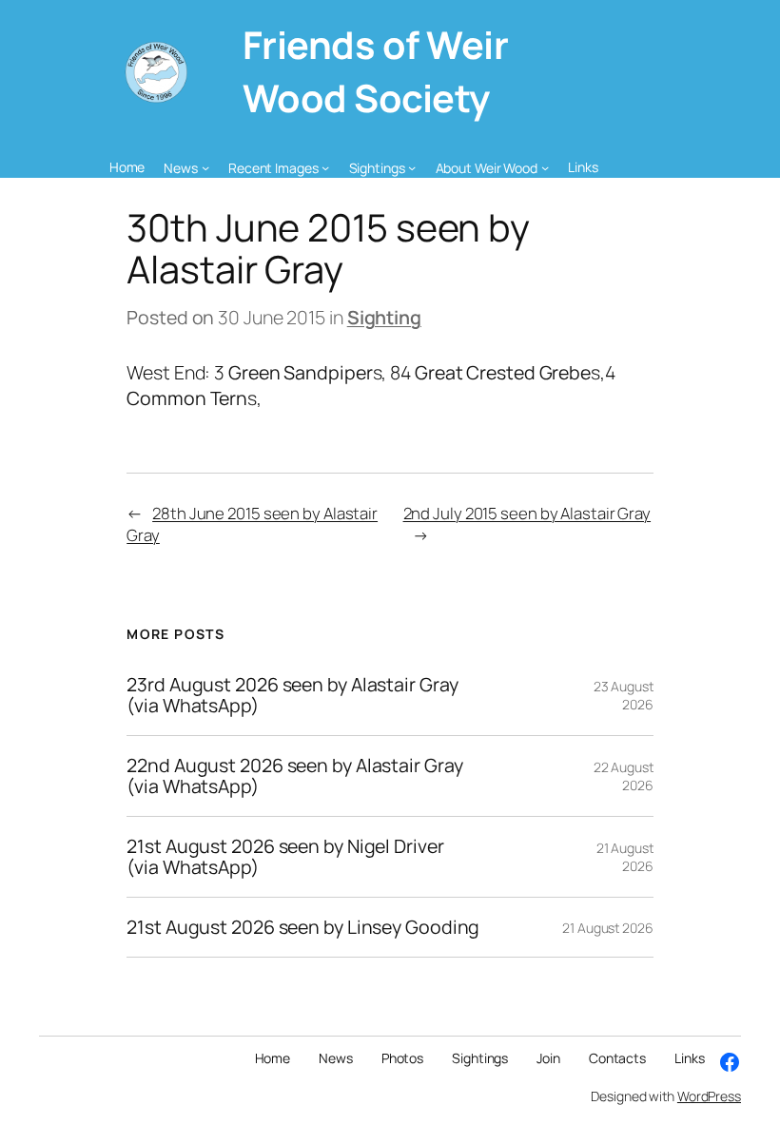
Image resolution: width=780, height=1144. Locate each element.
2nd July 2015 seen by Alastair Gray (527, 513)
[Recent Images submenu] (325, 167)
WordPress (709, 1096)
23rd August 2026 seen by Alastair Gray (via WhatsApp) (292, 695)
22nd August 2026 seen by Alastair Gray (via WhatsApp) (294, 776)
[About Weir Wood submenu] (545, 167)
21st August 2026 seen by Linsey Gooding (303, 927)
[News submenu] (205, 167)
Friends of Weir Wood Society (376, 71)
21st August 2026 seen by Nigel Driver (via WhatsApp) (285, 857)
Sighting (384, 317)
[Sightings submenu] (412, 167)
